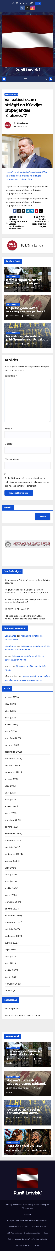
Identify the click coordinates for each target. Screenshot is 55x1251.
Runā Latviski (27, 70)
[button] (47, 79)
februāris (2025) (13, 820)
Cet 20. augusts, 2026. (20, 1059)
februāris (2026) (13, 738)
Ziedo (45, 1233)
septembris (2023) (14, 936)
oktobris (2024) (12, 847)
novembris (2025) (13, 758)
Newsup (43, 1204)
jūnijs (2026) (11, 711)
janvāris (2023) (12, 990)
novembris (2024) (13, 840)
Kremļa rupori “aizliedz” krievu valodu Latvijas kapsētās (23, 283)
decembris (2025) (13, 751)
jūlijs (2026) (10, 704)
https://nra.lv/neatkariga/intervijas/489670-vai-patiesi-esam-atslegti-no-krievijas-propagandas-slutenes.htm (27, 175)
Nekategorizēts (11, 94)
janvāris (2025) (12, 827)
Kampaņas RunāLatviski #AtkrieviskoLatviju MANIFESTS (28, 1220)
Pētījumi (27, 1214)
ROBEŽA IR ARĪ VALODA (17, 609)
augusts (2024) (12, 861)
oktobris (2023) (12, 929)
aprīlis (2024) (11, 888)
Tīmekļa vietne (11, 459)
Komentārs (10, 376)
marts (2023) (11, 977)
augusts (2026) (12, 697)
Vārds (8, 428)
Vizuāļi (36, 1245)
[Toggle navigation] (26, 79)
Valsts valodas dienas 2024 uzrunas (22, 1015)
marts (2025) (11, 813)
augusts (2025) (12, 779)
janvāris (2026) (12, 745)
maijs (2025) (10, 799)
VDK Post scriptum (14, 1233)
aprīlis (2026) (11, 724)
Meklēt (8, 507)
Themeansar (27, 1208)
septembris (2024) (14, 854)
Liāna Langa (22, 123)
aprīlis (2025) (11, 806)
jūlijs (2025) (10, 786)
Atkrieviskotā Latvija (38, 1227)
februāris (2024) (13, 902)
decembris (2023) (13, 915)
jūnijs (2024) (11, 874)
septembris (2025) (14, 772)
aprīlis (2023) (11, 970)
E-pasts (9, 444)
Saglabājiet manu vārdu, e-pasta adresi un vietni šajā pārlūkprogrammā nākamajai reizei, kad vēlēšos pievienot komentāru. (26, 482)
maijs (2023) (10, 963)
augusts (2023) (12, 943)
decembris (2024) (13, 833)
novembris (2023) (13, 922)
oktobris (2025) (12, 765)
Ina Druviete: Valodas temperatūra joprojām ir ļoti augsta (39, 222)
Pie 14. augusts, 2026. (19, 1150)
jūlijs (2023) (10, 949)
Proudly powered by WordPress (19, 1204)
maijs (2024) (11, 881)
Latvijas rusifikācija (23, 1245)
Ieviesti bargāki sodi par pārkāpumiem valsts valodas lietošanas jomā (27, 339)
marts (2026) (11, 731)
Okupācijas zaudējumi (32, 1233)
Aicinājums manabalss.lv (18, 1227)
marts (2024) (11, 895)
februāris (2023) (13, 983)
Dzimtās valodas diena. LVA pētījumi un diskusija (27, 1239)
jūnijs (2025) (11, 792)
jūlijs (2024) (10, 867)
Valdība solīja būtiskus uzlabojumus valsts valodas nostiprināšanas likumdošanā (18, 223)
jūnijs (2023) (11, 956)
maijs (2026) (11, 717)
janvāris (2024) (12, 908)
